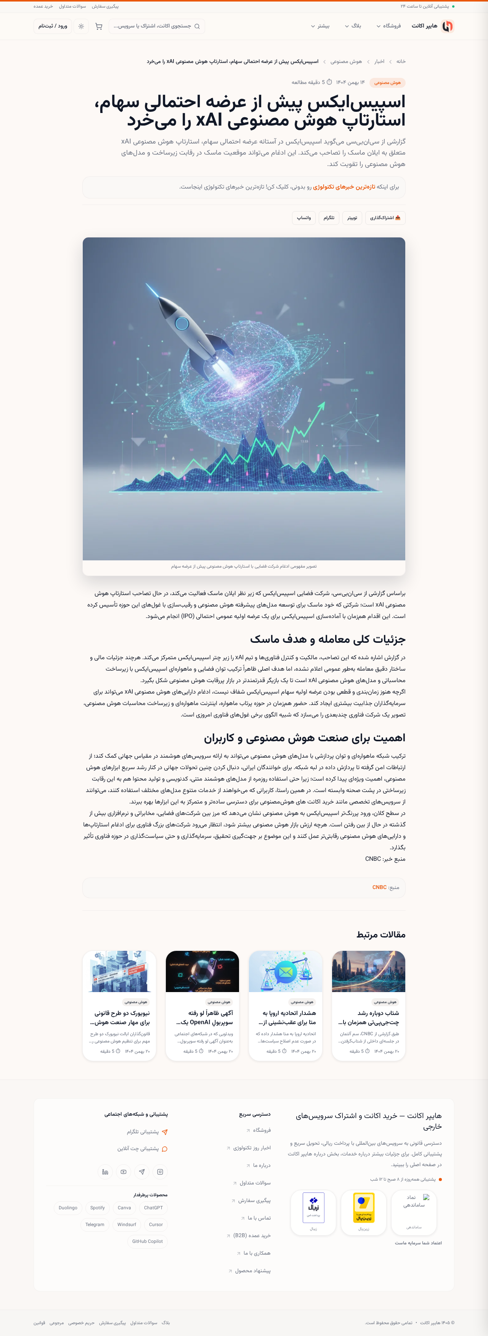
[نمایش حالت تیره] (81, 26)
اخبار (379, 62)
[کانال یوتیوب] (123, 1171)
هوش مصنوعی (346, 62)
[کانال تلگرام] (141, 1171)
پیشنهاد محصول (253, 1271)
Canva (124, 1208)
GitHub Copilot (147, 1241)
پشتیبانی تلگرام (143, 1132)
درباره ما (262, 1166)
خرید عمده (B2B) (252, 1236)
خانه (401, 62)
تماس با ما (259, 1218)
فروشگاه (392, 26)
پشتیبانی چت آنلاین (138, 1149)
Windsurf (126, 1224)
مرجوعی (57, 1323)
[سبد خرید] (98, 26)
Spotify (97, 1208)
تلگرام (329, 218)
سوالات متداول (72, 6)
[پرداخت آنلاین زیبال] (313, 1207)
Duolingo (68, 1208)
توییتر (352, 218)
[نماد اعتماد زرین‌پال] (363, 1207)
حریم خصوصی (81, 1323)
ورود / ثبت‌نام (53, 26)
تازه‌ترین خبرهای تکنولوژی (344, 187)
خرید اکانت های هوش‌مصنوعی (297, 802)
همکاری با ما (257, 1253)
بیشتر (323, 26)
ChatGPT (153, 1208)
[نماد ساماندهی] (414, 1207)
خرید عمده (43, 6)
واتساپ (304, 218)
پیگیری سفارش (105, 6)
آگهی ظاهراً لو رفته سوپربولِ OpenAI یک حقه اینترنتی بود (207, 1018)
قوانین (39, 1323)
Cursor (156, 1224)
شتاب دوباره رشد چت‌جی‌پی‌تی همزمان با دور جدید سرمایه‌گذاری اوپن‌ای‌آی (371, 1018)
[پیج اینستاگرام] (160, 1171)
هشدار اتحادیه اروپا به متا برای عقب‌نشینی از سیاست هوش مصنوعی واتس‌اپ (287, 1018)
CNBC (379, 888)
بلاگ (356, 26)
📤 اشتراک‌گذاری (385, 218)
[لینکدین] (105, 1171)
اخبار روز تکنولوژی (252, 1148)
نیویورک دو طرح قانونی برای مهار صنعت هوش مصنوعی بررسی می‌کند (122, 1018)
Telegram (94, 1224)
